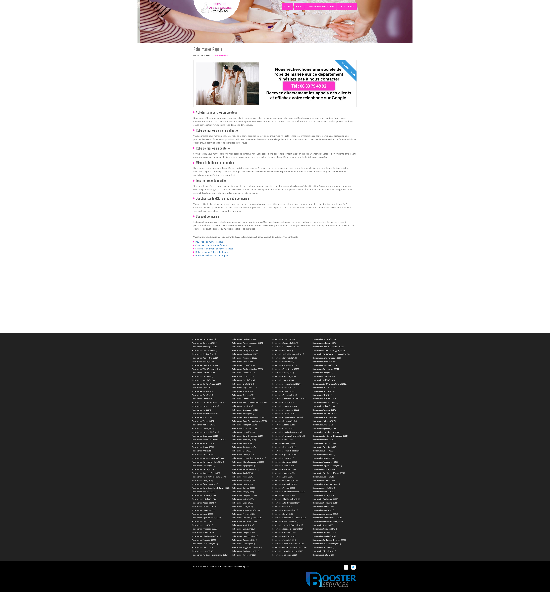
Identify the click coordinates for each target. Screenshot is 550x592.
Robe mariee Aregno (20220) (243, 514)
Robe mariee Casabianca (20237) (285, 521)
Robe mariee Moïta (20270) (242, 391)
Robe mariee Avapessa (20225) (204, 506)
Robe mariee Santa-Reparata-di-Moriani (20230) (331, 354)
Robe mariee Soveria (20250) (203, 380)
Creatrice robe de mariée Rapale (211, 245)
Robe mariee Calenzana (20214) (244, 540)
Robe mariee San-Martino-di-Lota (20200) (208, 462)
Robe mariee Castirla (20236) (324, 376)
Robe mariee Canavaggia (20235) (245, 536)
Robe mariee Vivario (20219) (203, 428)
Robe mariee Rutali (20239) (242, 473)
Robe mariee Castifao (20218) (324, 536)
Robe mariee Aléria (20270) (282, 428)
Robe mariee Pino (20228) (202, 450)
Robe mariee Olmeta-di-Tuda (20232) (206, 473)
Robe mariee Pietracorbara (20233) (286, 450)
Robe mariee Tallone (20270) (324, 406)
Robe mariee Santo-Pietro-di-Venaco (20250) (249, 421)
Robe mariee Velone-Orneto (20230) (327, 543)
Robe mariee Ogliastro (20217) (284, 454)
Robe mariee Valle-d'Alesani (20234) (206, 369)
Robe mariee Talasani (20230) (243, 543)
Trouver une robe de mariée (320, 6)
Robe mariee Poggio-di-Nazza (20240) (287, 432)
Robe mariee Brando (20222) (324, 454)
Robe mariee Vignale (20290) (324, 488)
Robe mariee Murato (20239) (283, 473)
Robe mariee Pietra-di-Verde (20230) (286, 384)
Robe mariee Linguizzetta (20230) (245, 387)
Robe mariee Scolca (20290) (323, 491)
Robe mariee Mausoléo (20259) (204, 540)
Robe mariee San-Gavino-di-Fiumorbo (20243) (330, 436)
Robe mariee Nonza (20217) (283, 458)
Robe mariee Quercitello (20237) (285, 343)
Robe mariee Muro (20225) (242, 506)
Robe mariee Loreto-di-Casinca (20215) (287, 525)
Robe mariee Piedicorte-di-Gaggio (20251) (248, 417)
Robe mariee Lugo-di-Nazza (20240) (326, 432)
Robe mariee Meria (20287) (242, 443)
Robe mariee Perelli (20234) (283, 361)
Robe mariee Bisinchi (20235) (203, 532)
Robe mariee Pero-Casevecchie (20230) (288, 543)
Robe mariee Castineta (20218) (244, 339)
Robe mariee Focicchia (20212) (325, 413)
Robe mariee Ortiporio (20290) (284, 532)
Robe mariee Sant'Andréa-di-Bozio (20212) (289, 398)
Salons (299, 6)
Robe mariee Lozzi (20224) (242, 406)
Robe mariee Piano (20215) (202, 525)
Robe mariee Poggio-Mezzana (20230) (247, 547)
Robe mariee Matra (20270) (202, 391)
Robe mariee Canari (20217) (243, 454)
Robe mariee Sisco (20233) (323, 450)
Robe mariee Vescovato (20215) (244, 521)
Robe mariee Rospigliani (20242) (244, 424)
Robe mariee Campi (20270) (203, 387)
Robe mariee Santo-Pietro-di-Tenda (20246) (209, 476)
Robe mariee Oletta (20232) (203, 469)
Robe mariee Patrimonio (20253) (325, 462)
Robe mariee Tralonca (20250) (243, 376)
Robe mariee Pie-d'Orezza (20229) (285, 369)
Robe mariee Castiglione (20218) (245, 350)
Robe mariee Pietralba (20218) (204, 499)
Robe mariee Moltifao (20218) (283, 536)
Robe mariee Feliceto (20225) (203, 510)
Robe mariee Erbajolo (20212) (283, 413)
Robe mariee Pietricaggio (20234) (205, 365)
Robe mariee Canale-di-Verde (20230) (206, 384)
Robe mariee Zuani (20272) (202, 395)
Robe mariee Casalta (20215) (243, 529)
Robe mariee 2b (206, 55)
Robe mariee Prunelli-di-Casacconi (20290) (288, 491)
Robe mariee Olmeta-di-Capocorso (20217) (249, 458)
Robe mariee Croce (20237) (323, 547)
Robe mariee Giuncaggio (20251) (245, 410)
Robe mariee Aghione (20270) (324, 428)
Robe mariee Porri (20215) (202, 521)
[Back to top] (542, 584)
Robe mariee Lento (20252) (323, 495)
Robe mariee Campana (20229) (204, 339)
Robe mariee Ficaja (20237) (202, 551)
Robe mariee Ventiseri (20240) (244, 439)
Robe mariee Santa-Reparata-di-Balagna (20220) (211, 488)
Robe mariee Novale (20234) (283, 391)
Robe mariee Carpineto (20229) (284, 358)
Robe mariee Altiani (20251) (202, 417)
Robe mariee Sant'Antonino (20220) (326, 484)
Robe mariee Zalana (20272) (243, 413)
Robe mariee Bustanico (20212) (284, 395)
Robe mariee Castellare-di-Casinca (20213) (289, 517)
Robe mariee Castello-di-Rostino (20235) (288, 529)
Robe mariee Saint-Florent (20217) (245, 469)
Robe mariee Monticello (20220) (284, 484)
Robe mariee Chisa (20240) (282, 439)
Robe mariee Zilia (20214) (282, 506)
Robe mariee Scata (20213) (323, 555)
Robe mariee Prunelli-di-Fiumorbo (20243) (288, 436)
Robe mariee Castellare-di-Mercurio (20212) (209, 402)
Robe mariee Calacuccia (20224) (284, 406)
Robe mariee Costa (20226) (243, 503)
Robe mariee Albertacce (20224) (325, 402)
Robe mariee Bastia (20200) (323, 458)
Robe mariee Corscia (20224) (243, 380)
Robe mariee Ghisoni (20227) (243, 432)
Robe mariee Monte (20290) (243, 525)
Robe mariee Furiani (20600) (283, 465)
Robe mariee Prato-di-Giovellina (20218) (328, 346)
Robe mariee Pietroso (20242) (203, 424)
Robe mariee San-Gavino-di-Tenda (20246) (329, 473)
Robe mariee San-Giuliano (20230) (245, 354)
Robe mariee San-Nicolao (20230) (205, 543)
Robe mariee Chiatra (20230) (283, 387)
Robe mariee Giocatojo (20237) (325, 529)
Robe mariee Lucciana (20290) (203, 491)
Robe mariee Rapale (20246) (324, 469)
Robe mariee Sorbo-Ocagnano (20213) (247, 517)
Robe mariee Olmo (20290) (323, 525)
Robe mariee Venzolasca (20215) (325, 514)
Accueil (287, 6)
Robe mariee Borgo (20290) (243, 491)
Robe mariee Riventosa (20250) (325, 417)
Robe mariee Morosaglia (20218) (204, 346)
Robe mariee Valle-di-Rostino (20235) (206, 536)
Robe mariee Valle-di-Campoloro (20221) (288, 354)
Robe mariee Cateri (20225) (323, 510)
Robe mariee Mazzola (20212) (243, 398)
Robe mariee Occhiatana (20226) (325, 503)
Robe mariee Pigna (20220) (242, 484)
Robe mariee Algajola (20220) (283, 488)
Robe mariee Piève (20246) (242, 476)
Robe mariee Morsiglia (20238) (324, 443)
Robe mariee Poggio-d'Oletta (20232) (327, 465)
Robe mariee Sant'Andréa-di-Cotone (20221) (330, 384)
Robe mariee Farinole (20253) (203, 465)
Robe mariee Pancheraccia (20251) (205, 413)
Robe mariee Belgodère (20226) (285, 480)
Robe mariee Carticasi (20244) (203, 372)
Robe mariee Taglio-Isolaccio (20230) (206, 517)
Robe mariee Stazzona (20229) (325, 365)
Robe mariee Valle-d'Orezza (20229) (327, 358)
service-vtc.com (207, 566)
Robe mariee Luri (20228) (242, 450)
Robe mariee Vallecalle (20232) (284, 469)
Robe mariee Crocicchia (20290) (325, 532)
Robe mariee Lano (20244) (323, 372)
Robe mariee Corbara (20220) (243, 488)
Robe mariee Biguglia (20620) (243, 465)
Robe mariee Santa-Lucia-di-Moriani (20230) (329, 540)
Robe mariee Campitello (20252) (244, 495)
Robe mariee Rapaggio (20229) (284, 365)
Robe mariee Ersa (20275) (323, 424)
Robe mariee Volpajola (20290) (204, 495)
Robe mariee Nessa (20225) (323, 506)
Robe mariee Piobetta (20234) (324, 361)
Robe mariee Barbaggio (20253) (284, 462)
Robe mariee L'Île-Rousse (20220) (205, 484)
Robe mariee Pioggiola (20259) (204, 503)
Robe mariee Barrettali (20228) (324, 447)
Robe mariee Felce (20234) (242, 361)
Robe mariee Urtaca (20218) (323, 476)
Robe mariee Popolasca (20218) (204, 350)
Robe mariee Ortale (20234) (243, 384)
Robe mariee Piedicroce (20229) (244, 358)
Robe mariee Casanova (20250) (284, 421)
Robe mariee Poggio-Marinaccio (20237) (248, 343)
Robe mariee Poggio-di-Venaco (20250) (287, 417)
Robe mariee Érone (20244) (283, 372)
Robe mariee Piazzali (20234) (324, 391)
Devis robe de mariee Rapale (209, 241)
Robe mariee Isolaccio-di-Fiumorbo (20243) (209, 439)
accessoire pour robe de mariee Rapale (214, 248)
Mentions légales (241, 566)
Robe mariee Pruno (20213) (202, 547)
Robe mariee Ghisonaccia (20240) (205, 436)
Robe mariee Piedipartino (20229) (205, 358)
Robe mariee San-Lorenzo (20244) (326, 369)
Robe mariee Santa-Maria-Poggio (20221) (329, 350)
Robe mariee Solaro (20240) (323, 439)
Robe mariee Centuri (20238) (203, 447)
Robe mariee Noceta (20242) (203, 443)
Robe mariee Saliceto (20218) (324, 339)
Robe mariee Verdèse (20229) (244, 555)
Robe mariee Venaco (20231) (203, 421)
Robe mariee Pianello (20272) (324, 387)
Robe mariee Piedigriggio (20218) (285, 346)
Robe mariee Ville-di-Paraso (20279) (286, 503)
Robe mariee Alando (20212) (203, 398)
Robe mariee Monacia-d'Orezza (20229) (287, 551)
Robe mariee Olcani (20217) (202, 454)
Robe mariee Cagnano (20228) (284, 447)
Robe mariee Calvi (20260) (282, 514)
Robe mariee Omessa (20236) (284, 376)
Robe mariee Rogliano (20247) (244, 447)
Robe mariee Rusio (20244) (202, 376)
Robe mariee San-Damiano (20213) (245, 551)
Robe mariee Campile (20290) (243, 532)
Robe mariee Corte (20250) (283, 402)
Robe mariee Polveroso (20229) (284, 555)
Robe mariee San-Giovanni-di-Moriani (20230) (289, 547)
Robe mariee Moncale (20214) (284, 540)
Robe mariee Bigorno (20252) (283, 495)
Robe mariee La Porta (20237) (324, 343)
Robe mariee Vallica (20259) (243, 499)
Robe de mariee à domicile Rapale (211, 252)
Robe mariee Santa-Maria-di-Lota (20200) (208, 458)
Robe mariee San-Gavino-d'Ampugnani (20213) (210, 555)
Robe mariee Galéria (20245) (324, 380)
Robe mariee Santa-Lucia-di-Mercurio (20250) (249, 402)
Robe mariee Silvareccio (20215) (204, 529)
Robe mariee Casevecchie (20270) (205, 432)
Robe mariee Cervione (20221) (204, 354)
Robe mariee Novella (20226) (243, 480)
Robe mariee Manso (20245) (283, 380)
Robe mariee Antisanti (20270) (324, 421)
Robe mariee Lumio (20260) (202, 514)
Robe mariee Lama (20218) (202, 480)
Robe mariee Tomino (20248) (283, 443)
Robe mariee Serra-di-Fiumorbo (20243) (247, 436)
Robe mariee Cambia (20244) (243, 372)
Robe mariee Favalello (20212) (324, 398)
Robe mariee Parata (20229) (203, 361)
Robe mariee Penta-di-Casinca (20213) (327, 517)
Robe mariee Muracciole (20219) (244, 428)
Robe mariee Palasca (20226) (324, 480)
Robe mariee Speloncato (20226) (325, 499)
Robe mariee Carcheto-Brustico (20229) (247, 369)
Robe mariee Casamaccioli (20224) (205, 406)
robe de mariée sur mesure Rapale (211, 255)
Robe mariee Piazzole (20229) (324, 551)
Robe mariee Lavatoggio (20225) (285, 510)
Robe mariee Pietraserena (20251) (285, 410)
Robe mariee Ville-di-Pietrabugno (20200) (248, 462)
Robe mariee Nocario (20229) (283, 339)
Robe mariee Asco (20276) (282, 350)
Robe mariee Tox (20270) (201, 410)
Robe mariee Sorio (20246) (282, 476)
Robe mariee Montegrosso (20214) (246, 510)
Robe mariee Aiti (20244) (241, 346)
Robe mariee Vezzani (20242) (283, 424)
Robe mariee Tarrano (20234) (243, 365)
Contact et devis (346, 6)
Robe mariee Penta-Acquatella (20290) (328, 521)
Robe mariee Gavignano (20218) (204, 343)
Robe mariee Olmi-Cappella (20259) (286, 499)
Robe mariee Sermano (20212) (244, 395)
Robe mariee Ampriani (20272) (324, 410)
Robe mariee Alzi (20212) (322, 395)
